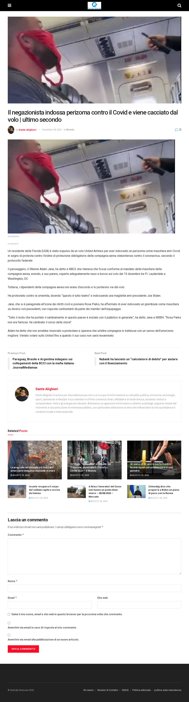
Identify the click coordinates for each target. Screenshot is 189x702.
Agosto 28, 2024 (39, 498)
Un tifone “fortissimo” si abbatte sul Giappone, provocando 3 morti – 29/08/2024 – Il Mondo (90, 467)
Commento (16, 534)
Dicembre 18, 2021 (52, 129)
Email (12, 597)
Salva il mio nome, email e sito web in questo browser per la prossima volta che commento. (67, 614)
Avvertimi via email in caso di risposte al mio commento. (42, 627)
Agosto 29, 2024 (20, 475)
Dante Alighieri (27, 129)
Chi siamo (88, 690)
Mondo (70, 129)
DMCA (125, 690)
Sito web (102, 597)
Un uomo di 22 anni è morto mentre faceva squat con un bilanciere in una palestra (151, 467)
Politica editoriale (141, 690)
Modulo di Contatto (107, 690)
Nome (13, 581)
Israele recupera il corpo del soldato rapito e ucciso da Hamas (44, 490)
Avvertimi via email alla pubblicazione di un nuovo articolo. (43, 639)
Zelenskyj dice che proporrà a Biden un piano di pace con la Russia (163, 490)
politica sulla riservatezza (167, 690)
